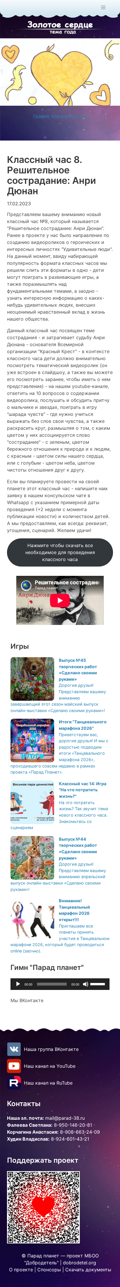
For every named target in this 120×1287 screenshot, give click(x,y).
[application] (60, 984)
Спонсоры (49, 1269)
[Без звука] (86, 984)
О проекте (21, 1269)
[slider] (98, 983)
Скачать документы (88, 1269)
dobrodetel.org (79, 1263)
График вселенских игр (60, 116)
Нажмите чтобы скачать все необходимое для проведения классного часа (60, 552)
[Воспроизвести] (18, 984)
